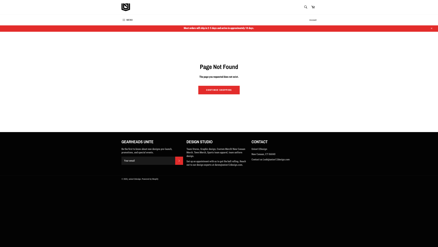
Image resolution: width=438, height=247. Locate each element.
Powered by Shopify (150, 179)
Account (313, 20)
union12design (135, 179)
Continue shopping (219, 90)
